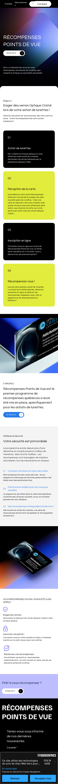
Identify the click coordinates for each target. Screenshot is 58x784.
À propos (8, 4)
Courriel (12, 747)
